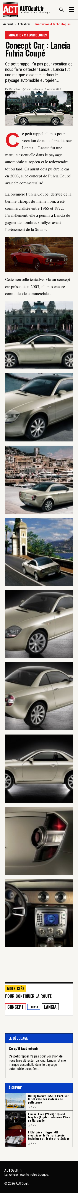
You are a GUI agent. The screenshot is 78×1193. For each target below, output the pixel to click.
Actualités (24, 24)
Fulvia (33, 1006)
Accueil (8, 24)
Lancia (50, 1007)
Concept (15, 1007)
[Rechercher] (61, 9)
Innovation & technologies (53, 24)
